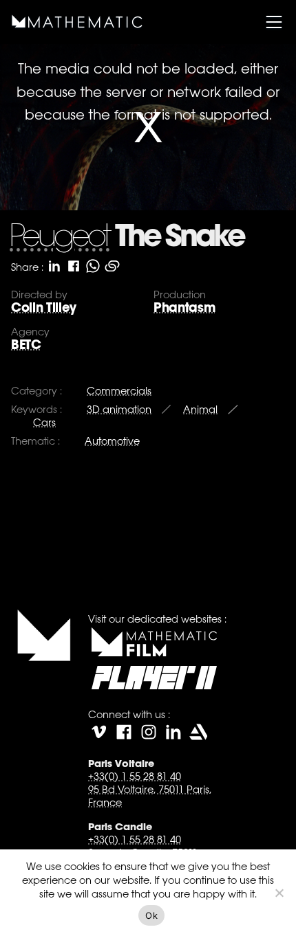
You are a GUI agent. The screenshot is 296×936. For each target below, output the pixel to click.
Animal (200, 409)
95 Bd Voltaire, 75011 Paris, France (149, 796)
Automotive (112, 440)
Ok (151, 915)
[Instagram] (149, 732)
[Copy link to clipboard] (112, 266)
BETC (26, 344)
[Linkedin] (173, 732)
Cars (44, 422)
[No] (279, 893)
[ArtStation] (198, 732)
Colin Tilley (43, 307)
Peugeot (59, 238)
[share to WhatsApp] (93, 266)
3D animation (119, 409)
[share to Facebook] (73, 266)
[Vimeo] (99, 732)
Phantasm (184, 307)
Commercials (119, 390)
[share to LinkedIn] (54, 266)
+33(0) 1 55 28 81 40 (134, 776)
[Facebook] (124, 732)
